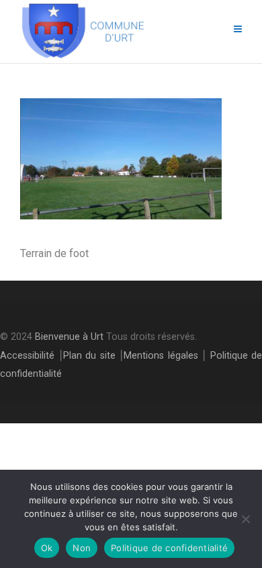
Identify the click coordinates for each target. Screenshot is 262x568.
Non (82, 547)
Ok (47, 547)
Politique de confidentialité (169, 547)
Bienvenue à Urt (69, 337)
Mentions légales (161, 355)
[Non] (245, 519)
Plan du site (89, 355)
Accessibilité (27, 355)
